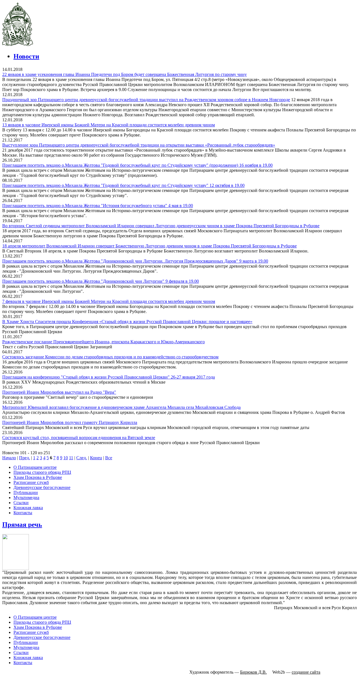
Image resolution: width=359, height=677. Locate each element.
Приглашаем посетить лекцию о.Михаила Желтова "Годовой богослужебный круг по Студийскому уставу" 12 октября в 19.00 (123, 185)
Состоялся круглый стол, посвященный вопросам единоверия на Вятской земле (78, 437)
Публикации (25, 492)
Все (108, 457)
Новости (26, 56)
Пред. (24, 457)
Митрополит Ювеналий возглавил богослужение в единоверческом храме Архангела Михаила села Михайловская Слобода (121, 407)
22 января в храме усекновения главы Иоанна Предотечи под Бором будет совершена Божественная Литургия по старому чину (124, 74)
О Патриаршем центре (35, 467)
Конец (96, 457)
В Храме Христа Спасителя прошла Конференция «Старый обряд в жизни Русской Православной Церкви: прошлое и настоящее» (127, 321)
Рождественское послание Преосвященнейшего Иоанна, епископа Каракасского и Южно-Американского (103, 341)
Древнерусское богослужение (41, 487)
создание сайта (306, 672)
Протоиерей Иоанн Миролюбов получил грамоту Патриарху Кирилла (69, 422)
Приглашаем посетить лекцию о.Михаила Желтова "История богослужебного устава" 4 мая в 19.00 (97, 205)
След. (81, 457)
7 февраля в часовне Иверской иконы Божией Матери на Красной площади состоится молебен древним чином (108, 301)
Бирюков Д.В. (253, 672)
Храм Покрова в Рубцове (37, 477)
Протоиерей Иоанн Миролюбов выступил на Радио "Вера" (59, 392)
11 (71, 457)
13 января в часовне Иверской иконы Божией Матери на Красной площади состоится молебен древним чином (108, 124)
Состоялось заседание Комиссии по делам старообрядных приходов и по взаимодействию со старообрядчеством (110, 356)
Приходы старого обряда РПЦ (42, 472)
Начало (9, 457)
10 (65, 457)
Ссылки (21, 502)
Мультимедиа (26, 497)
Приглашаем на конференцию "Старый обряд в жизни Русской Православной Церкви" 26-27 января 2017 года (108, 377)
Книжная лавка (28, 507)
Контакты (22, 512)
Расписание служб (31, 482)
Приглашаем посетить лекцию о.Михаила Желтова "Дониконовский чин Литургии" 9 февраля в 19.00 (100, 281)
